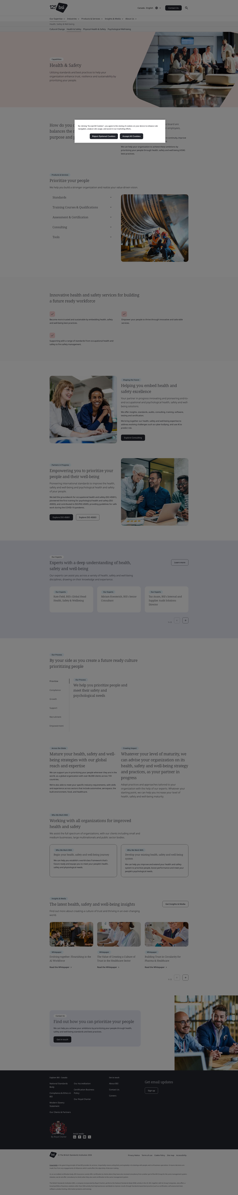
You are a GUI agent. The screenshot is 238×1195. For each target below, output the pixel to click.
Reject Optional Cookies (103, 136)
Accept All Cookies (131, 136)
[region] (119, 131)
